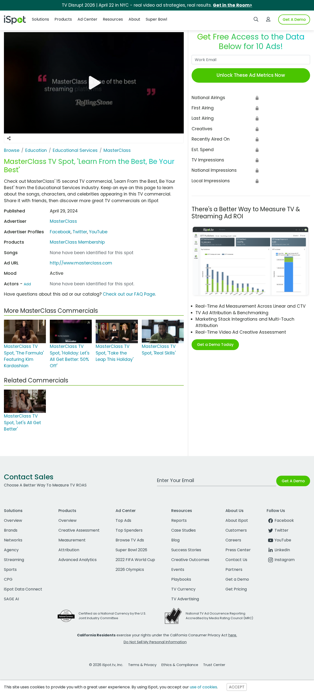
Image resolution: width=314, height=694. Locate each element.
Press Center (238, 550)
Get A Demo (294, 19)
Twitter (80, 232)
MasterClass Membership (77, 242)
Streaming (14, 560)
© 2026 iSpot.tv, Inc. (106, 664)
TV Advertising (185, 599)
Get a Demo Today (215, 344)
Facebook (60, 232)
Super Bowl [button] (156, 19)
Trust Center (214, 664)
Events (177, 569)
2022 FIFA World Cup (135, 560)
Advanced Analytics (77, 560)
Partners (233, 569)
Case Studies (183, 530)
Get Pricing (236, 589)
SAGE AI (11, 599)
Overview (13, 520)
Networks (13, 540)
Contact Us (236, 560)
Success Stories (186, 550)
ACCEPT (237, 687)
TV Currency (183, 589)
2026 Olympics (130, 569)
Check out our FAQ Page (129, 294)
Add (27, 284)
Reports (179, 520)
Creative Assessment (79, 530)
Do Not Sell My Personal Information (155, 642)
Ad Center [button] (87, 19)
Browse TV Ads (130, 540)
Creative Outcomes (190, 560)
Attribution (68, 550)
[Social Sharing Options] (9, 138)
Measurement (72, 540)
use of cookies (203, 687)
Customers (236, 530)
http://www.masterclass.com (81, 263)
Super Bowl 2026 (131, 550)
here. (232, 635)
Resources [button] (113, 19)
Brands (10, 530)
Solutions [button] (40, 19)
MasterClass (63, 221)
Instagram (285, 560)
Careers (233, 540)
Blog (175, 540)
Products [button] (63, 19)
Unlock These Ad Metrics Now (251, 75)
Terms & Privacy (142, 664)
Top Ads (123, 520)
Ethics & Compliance (179, 664)
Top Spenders (129, 530)
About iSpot (236, 520)
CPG (8, 579)
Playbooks (181, 579)
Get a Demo (237, 579)
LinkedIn (282, 550)
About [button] (134, 19)
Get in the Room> (232, 5)
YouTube (98, 232)
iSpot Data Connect (23, 589)
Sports (10, 569)
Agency (11, 550)
